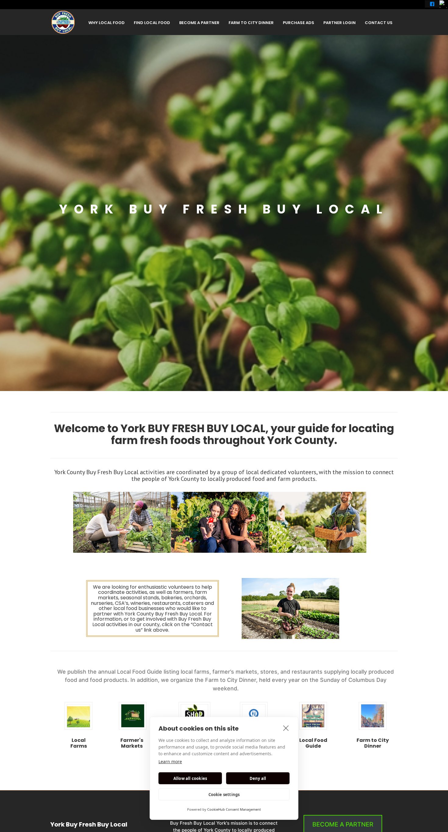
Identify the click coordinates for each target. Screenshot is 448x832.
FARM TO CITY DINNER (251, 23)
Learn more (170, 761)
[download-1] (194, 716)
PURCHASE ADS (298, 23)
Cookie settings (224, 794)
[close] (286, 728)
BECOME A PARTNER (199, 23)
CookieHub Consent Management (234, 809)
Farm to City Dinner (373, 743)
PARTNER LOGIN (339, 23)
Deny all (258, 778)
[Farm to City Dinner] (372, 716)
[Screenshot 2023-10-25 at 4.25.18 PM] (313, 716)
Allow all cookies (190, 778)
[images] (254, 716)
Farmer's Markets (131, 743)
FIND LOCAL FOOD (152, 23)
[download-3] (133, 716)
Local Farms (78, 743)
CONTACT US (379, 23)
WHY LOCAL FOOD (106, 23)
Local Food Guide (313, 743)
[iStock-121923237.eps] (78, 716)
